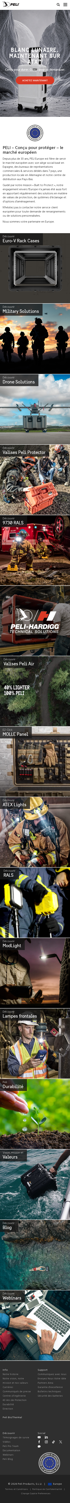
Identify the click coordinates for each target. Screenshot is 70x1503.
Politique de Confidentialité (47, 1489)
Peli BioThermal (12, 1417)
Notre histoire (10, 1374)
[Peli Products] (39, 1442)
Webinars (8, 1455)
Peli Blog (8, 1459)
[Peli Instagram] (46, 1442)
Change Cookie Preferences (35, 1493)
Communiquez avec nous (52, 1374)
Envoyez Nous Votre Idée (52, 1379)
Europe (57, 1484)
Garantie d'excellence (50, 1387)
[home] (11, 4)
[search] (58, 5)
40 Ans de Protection (15, 1400)
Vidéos (6, 1442)
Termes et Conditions (16, 1489)
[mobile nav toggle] (65, 4)
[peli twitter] (60, 1442)
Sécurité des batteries (50, 1396)
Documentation (11, 1450)
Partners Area (45, 1383)
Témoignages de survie (16, 1438)
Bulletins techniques (49, 1392)
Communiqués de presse (17, 1392)
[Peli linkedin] (46, 1437)
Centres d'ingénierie (14, 1396)
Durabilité (8, 1404)
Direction (8, 1409)
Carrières (8, 1387)
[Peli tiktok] (53, 1442)
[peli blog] (39, 1447)
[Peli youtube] (39, 1437)
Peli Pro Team (11, 1446)
